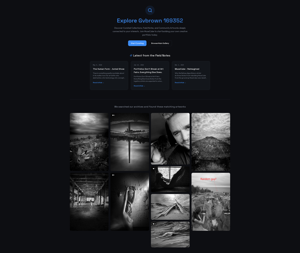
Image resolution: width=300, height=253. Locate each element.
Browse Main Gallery (160, 43)
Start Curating (137, 43)
